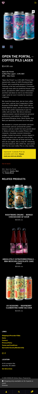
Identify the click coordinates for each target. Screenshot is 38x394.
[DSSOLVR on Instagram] (3, 353)
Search (19, 392)
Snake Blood (9, 173)
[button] (33, 11)
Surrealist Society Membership (13, 348)
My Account (6, 392)
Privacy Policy (7, 343)
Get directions (7, 369)
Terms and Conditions (9, 345)
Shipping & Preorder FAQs (11, 335)
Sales (4, 338)
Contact (5, 340)
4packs (12, 171)
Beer (17, 171)
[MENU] (35, 2)
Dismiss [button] (5, 385)
